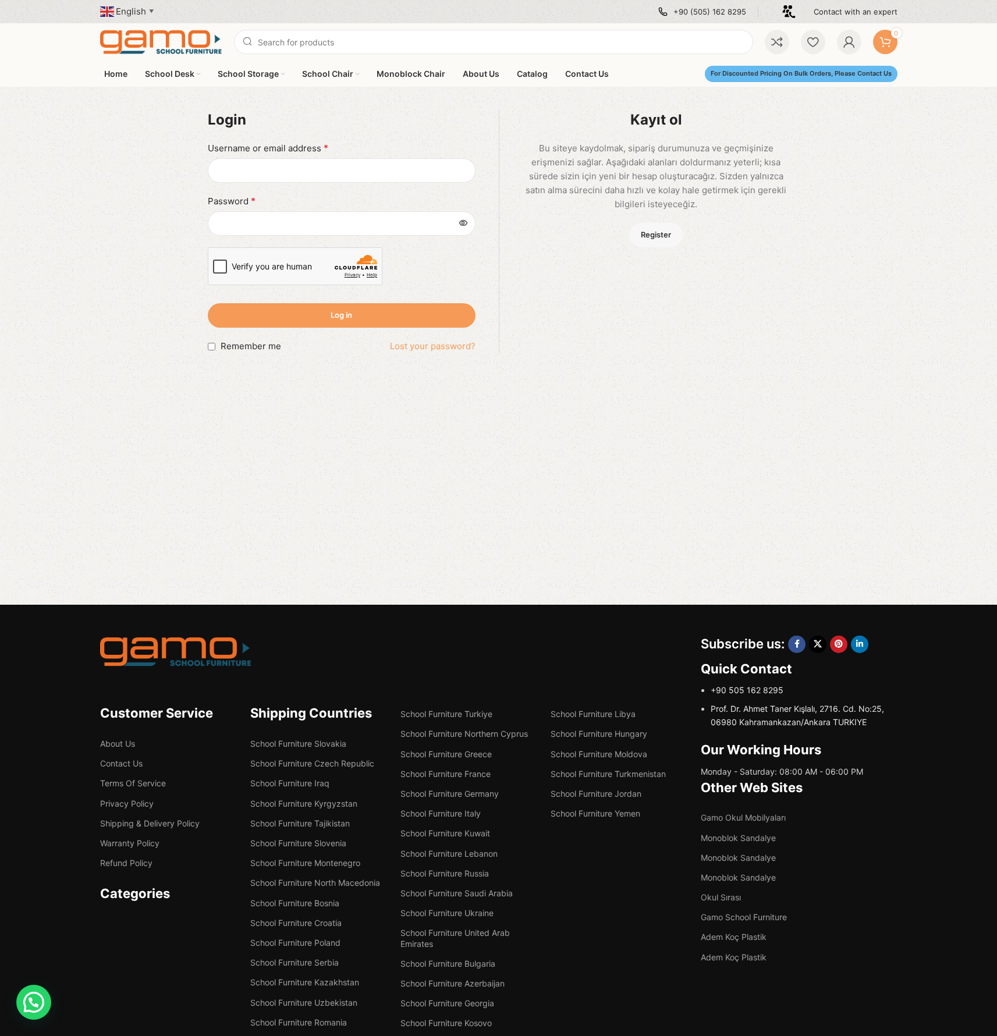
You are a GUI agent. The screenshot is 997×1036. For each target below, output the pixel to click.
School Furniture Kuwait (445, 833)
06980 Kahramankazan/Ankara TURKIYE (789, 722)
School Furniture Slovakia (298, 743)
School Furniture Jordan (596, 794)
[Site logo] (161, 41)
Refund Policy (126, 863)
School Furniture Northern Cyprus (464, 734)
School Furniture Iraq (289, 783)
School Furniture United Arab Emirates (455, 938)
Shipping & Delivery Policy (150, 823)
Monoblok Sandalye (738, 838)
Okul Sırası (721, 897)
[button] (33, 1002)
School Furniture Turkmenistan (608, 774)
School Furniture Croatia (296, 923)
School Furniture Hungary (599, 734)
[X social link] (817, 644)
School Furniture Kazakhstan (304, 982)
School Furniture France (445, 774)
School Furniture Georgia (447, 1003)
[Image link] (175, 651)
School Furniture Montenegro (305, 863)
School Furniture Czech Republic (312, 763)
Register (656, 234)
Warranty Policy (129, 843)
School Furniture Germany (449, 794)
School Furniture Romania (298, 1022)
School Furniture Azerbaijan (452, 983)
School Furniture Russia (444, 873)
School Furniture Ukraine (447, 913)
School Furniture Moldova (599, 754)
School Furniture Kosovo (446, 1023)
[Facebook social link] (797, 644)
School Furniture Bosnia (294, 903)
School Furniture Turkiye (446, 714)
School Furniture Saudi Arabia (456, 893)
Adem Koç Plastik (734, 937)
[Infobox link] (702, 12)
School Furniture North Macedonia (315, 883)
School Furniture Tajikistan (300, 823)
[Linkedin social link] (859, 644)
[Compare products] (777, 42)
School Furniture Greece (446, 754)
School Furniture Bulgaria (447, 963)
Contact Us (121, 763)
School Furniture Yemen (595, 813)
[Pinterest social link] (838, 644)
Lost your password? (433, 346)
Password (232, 201)
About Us (117, 743)
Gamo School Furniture (744, 917)
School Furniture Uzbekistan (303, 1002)
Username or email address (268, 148)
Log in (341, 315)
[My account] (849, 42)
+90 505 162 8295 (747, 690)
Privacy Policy (127, 803)
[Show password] (463, 223)
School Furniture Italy (440, 813)
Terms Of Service (133, 783)
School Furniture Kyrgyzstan (303, 803)
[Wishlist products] (813, 42)
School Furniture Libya (593, 714)
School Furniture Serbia (294, 962)
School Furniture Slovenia (298, 843)
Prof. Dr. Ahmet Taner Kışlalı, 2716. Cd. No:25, (797, 709)
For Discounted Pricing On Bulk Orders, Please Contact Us (801, 73)
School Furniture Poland (295, 943)
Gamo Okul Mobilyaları (743, 817)
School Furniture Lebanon (449, 853)
